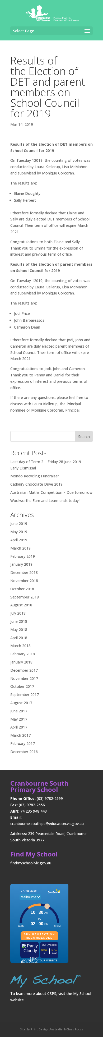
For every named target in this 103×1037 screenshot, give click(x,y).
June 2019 (18, 523)
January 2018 (21, 662)
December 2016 (24, 751)
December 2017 (24, 670)
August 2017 (21, 702)
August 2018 (21, 604)
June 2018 (18, 621)
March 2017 (20, 735)
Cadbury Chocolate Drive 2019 (36, 484)
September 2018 (24, 597)
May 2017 (18, 719)
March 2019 (20, 548)
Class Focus (74, 1029)
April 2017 (18, 727)
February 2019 (22, 556)
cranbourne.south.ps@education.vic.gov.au (47, 823)
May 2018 (18, 629)
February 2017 (22, 743)
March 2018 (20, 645)
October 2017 (22, 686)
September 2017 (24, 694)
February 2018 (22, 653)
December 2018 (24, 572)
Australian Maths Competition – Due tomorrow (51, 492)
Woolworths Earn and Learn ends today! (44, 500)
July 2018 (18, 613)
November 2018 (24, 580)
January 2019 (21, 564)
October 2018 (22, 588)
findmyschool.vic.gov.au (30, 862)
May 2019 (18, 531)
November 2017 (24, 678)
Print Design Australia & (48, 1029)
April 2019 (18, 539)
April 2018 (18, 637)
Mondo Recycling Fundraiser (34, 475)
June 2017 (18, 710)
